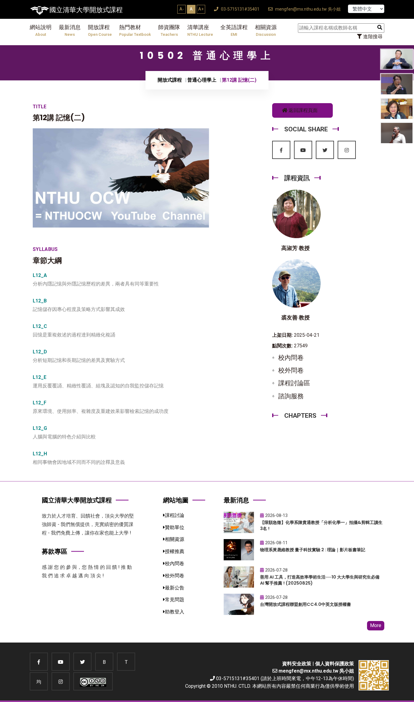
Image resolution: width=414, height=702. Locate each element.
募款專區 (54, 551)
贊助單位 (174, 527)
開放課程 (100, 30)
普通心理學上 (201, 80)
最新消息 (70, 30)
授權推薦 (174, 551)
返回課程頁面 (302, 110)
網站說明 (41, 30)
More (375, 625)
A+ (201, 9)
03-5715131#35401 (239, 9)
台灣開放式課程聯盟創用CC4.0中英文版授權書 (305, 604)
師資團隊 (169, 30)
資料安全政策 (296, 664)
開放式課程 (170, 80)
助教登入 (174, 612)
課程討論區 (294, 383)
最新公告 (174, 588)
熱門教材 (135, 30)
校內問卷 (291, 357)
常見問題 (174, 599)
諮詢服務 (291, 396)
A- (181, 9)
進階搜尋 (372, 36)
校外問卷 (291, 370)
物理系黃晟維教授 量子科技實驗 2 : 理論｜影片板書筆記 (312, 550)
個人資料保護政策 (334, 664)
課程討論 (174, 515)
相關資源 (266, 30)
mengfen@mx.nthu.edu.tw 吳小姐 (307, 9)
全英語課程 (234, 30)
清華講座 (200, 30)
